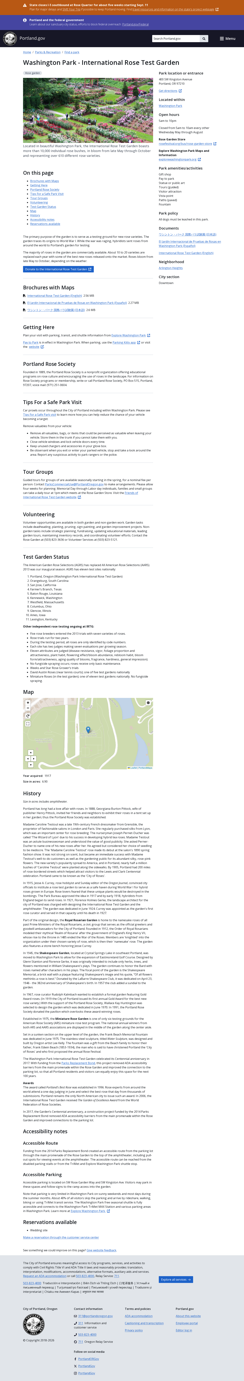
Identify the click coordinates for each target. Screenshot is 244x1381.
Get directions (168, 91)
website (34, 347)
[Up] (30, 752)
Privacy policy (134, 1330)
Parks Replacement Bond (78, 1063)
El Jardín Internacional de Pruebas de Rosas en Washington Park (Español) (77, 303)
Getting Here (39, 185)
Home (27, 52)
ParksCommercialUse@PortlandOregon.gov (74, 484)
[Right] (33, 758)
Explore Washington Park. (88, 1211)
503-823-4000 (85, 1276)
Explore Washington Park (128, 335)
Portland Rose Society (44, 189)
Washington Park (170, 106)
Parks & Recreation (48, 52)
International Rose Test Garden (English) (54, 296)
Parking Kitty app (124, 342)
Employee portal (187, 1323)
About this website (188, 1316)
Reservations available (45, 224)
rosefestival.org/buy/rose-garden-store (185, 144)
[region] (88, 733)
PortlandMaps (145, 767)
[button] (227, 39)
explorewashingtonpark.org (177, 159)
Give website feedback (101, 1250)
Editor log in (184, 1330)
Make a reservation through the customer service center (61, 1237)
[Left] (28, 758)
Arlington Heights (171, 268)
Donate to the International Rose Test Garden (56, 269)
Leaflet (133, 767)
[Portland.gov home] (24, 38)
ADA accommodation (139, 1316)
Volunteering (39, 202)
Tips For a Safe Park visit (39, 415)
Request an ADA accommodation (44, 1276)
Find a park (71, 52)
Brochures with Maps (44, 181)
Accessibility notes (42, 220)
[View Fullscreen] (28, 723)
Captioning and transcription (144, 1323)
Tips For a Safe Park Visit (47, 194)
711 (116, 1276)
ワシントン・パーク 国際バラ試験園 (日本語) (56, 310)
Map (33, 211)
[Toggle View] (148, 702)
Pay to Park (30, 342)
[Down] (30, 764)
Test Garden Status (43, 207)
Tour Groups (39, 198)
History (35, 215)
